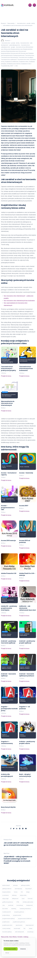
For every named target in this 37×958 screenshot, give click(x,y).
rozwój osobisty (6, 928)
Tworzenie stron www (23, 59)
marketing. (13, 908)
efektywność (15, 898)
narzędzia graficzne (19, 912)
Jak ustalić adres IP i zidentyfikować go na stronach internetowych (18, 844)
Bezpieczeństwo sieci (17, 49)
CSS (22, 892)
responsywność (30, 925)
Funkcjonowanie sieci (19, 55)
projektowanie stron (7, 925)
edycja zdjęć (5, 898)
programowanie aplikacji (8, 918)
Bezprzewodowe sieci (12, 51)
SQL (24, 928)
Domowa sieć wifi (15, 53)
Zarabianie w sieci (26, 63)
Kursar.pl (7, 40)
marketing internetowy (25, 908)
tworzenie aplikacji (7, 931)
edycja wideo (23, 895)
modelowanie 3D (6, 912)
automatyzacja (18, 888)
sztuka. (31, 928)
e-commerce (5, 895)
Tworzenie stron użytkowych (9, 59)
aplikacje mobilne (25, 885)
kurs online (5, 908)
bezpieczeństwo (6, 892)
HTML (17, 902)
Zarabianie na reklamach (11, 61)
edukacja (14, 895)
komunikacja (20, 905)
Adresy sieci (7, 49)
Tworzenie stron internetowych (9, 57)
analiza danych (6, 885)
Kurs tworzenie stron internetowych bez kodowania (19, 300)
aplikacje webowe (6, 888)
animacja (15, 885)
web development (19, 931)
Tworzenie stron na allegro (26, 57)
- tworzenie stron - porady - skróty (10, 43)
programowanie (17, 915)
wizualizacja (30, 931)
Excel (23, 898)
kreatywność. (29, 905)
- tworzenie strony (20, 47)
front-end (30, 898)
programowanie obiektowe (24, 918)
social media (17, 928)
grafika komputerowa (7, 902)
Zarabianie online (23, 61)
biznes (15, 892)
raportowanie (19, 925)
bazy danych (28, 888)
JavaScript (10, 905)
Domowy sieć (24, 53)
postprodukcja (6, 915)
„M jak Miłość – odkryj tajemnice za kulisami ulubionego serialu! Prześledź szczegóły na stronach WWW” (18, 859)
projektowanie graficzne (19, 922)
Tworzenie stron (29, 55)
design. (28, 892)
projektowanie (5, 922)
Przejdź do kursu (6, 376)
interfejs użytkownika (28, 902)
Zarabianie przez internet (13, 63)
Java (3, 905)
